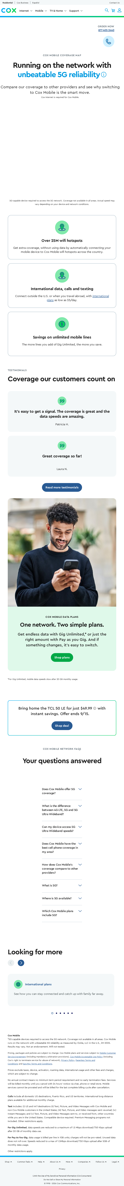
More (68, 1162)
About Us (54, 1162)
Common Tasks (23, 1162)
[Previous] (11, 963)
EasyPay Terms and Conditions (37, 1064)
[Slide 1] (52, 1012)
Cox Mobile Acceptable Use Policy (86, 1057)
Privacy (62, 1169)
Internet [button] (24, 11)
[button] (107, 10)
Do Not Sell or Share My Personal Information (62, 1180)
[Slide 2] (56, 1012)
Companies (83, 1162)
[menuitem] (26, 11)
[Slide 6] (72, 1012)
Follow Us (100, 1162)
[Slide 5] (68, 1012)
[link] (62, 487)
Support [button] (74, 11)
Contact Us (114, 3)
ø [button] (103, 75)
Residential (8, 3)
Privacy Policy (67, 1060)
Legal (114, 1162)
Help (40, 1162)
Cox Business (22, 3)
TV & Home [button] (56, 11)
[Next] (21, 963)
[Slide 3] (60, 1012)
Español (35, 3)
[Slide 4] (64, 1012)
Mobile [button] (39, 11)
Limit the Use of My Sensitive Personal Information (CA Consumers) (62, 1176)
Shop (7, 1162)
